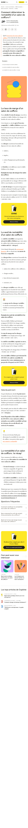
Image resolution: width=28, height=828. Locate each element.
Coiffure (3, 574)
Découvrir (21, 2)
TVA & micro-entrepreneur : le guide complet (13, 608)
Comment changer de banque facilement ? (15, 602)
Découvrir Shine (14, 221)
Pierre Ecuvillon (14, 20)
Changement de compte (9, 600)
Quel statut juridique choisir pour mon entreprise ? (14, 596)
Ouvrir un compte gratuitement (14, 547)
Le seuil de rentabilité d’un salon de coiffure (10, 67)
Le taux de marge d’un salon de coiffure (10, 64)
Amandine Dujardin (14, 22)
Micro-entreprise (8, 605)
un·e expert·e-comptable (10, 441)
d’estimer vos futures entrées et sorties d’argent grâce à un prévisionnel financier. (13, 496)
